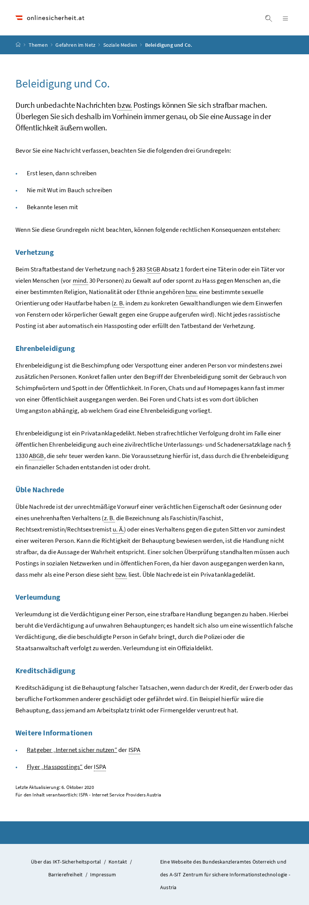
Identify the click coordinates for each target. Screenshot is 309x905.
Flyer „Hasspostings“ (55, 767)
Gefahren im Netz (75, 44)
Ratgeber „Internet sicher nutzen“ (72, 750)
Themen (39, 44)
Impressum (103, 874)
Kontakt (118, 861)
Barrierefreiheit (65, 874)
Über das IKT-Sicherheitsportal (66, 861)
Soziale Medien (121, 44)
